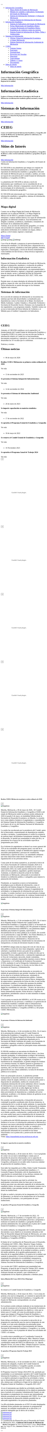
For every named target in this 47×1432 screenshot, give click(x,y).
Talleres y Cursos (16, 60)
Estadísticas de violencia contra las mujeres (25, 30)
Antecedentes (15, 58)
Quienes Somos (15, 48)
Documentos (14, 62)
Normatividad (15, 52)
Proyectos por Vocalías (18, 54)
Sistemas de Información (14, 36)
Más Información (7, 86)
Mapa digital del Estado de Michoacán (24, 10)
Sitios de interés (11, 64)
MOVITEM (5, 238)
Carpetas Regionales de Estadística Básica (25, 28)
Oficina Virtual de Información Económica (25, 38)
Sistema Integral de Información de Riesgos (25, 20)
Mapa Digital (5, 236)
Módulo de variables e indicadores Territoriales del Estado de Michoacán (27, 13)
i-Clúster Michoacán (17, 40)
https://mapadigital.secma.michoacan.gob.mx (22, 1137)
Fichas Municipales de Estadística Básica (24, 26)
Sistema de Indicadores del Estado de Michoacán (27, 24)
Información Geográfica (14, 8)
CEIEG (8, 46)
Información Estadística (13, 22)
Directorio (13, 56)
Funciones (13, 50)
